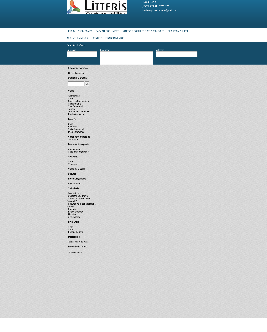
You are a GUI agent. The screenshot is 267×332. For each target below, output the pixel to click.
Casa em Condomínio (78, 101)
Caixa (70, 229)
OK (87, 83)
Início (71, 31)
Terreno (72, 109)
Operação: (71, 50)
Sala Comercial (75, 106)
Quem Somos (85, 31)
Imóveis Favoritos (78, 68)
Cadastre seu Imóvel (108, 31)
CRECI (71, 226)
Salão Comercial (76, 129)
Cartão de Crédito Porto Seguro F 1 (144, 31)
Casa (70, 98)
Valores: (160, 50)
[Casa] (126, 59)
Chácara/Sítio (74, 103)
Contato (97, 38)
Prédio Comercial (76, 114)
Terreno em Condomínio (79, 111)
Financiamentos (114, 38)
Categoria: (105, 50)
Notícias (72, 214)
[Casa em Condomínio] (126, 62)
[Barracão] (126, 57)
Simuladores (74, 217)
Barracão (72, 126)
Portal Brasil (83, 242)
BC (76, 242)
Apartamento (74, 96)
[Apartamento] (126, 54)
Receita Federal (75, 232)
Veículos (72, 164)
